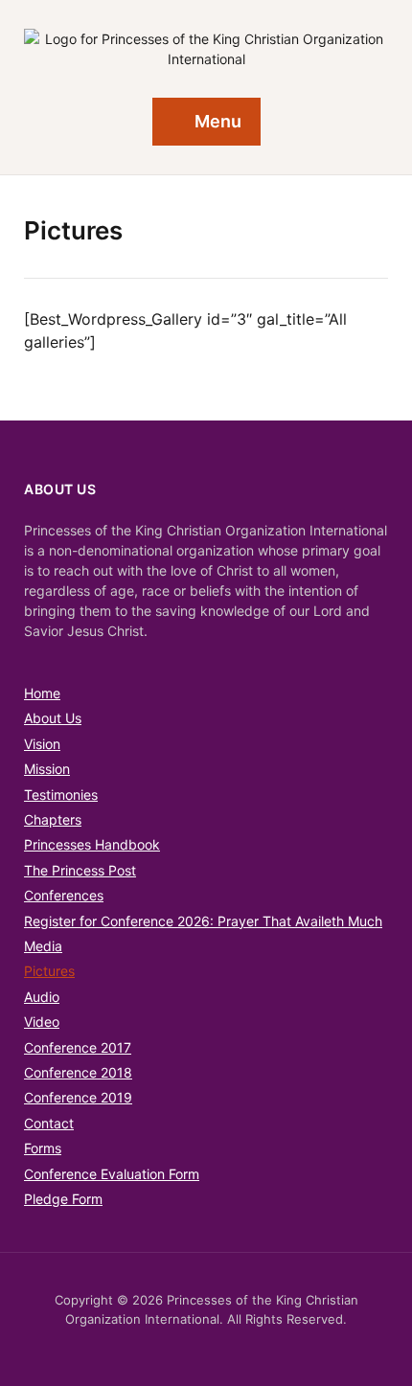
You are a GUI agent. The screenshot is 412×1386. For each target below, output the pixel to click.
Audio (41, 996)
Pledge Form (63, 1199)
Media (43, 946)
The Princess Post (80, 870)
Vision (42, 744)
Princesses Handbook (92, 844)
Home (42, 693)
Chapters (52, 819)
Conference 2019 (78, 1097)
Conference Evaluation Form (111, 1174)
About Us (52, 718)
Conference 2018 (78, 1072)
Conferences (63, 895)
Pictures (49, 971)
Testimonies (61, 794)
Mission (47, 769)
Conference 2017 (77, 1047)
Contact (49, 1123)
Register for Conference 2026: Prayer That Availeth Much (203, 921)
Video (41, 1021)
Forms (42, 1148)
